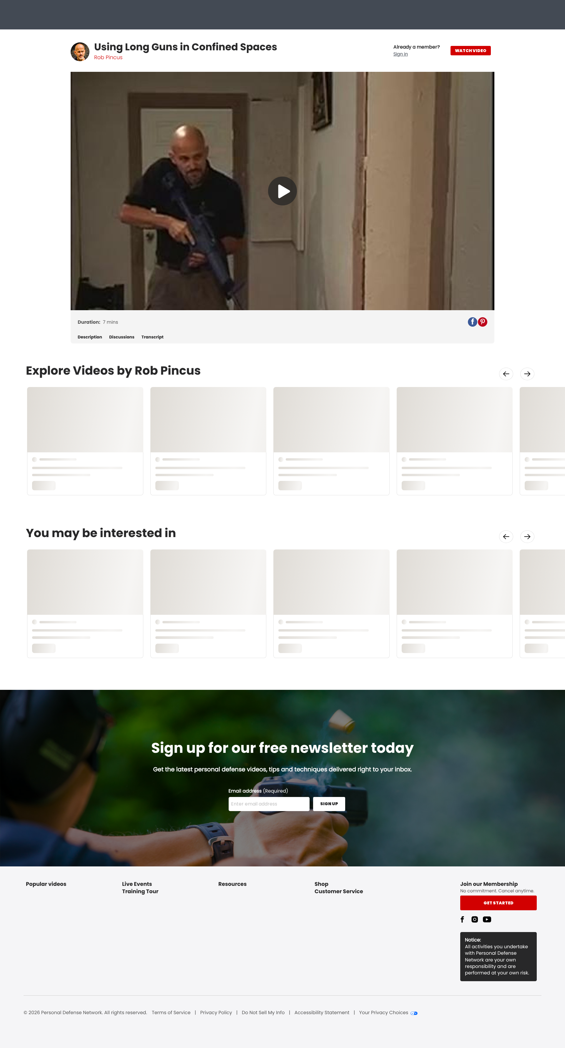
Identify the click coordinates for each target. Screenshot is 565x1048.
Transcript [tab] (153, 337)
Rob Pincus (108, 57)
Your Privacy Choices (383, 1012)
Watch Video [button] (470, 51)
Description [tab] (90, 337)
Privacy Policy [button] (216, 1012)
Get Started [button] (498, 903)
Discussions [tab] (121, 337)
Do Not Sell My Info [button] (263, 1012)
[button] (416, 51)
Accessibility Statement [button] (322, 1012)
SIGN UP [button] (329, 804)
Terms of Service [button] (171, 1012)
